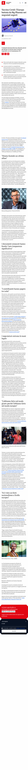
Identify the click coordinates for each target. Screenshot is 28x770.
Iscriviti (14, 631)
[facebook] (3, 54)
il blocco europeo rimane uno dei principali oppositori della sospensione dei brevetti (13, 472)
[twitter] (5, 54)
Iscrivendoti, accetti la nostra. (14, 628)
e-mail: (3, 623)
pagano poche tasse (14, 332)
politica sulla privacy (21, 628)
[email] (8, 54)
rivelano (7, 102)
